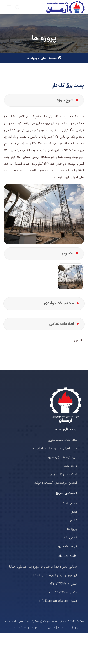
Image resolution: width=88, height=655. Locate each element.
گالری (73, 520)
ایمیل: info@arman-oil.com (58, 601)
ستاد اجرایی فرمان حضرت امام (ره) (54, 448)
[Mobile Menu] (9, 7)
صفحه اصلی (49, 58)
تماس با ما (70, 537)
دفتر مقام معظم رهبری (62, 440)
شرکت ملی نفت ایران (63, 474)
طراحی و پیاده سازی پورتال (41, 628)
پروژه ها (72, 529)
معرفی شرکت (68, 503)
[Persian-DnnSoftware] (65, 7)
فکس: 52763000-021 (63, 592)
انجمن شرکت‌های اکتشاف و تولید (55, 482)
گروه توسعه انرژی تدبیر (62, 457)
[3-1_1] (70, 276)
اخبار (74, 512)
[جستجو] (17, 7)
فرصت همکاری (67, 546)
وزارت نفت (70, 465)
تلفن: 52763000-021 (63, 584)
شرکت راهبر (18, 628)
